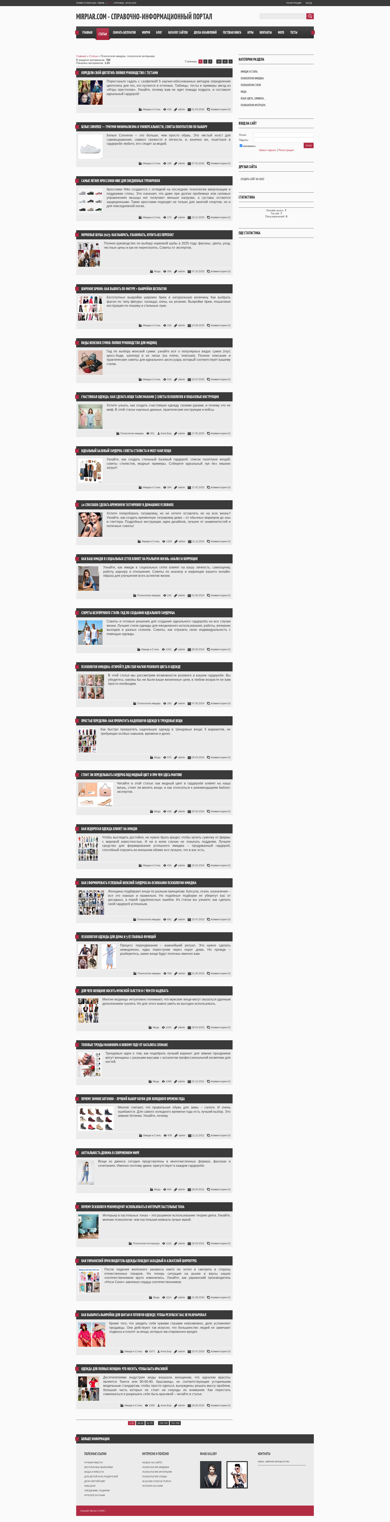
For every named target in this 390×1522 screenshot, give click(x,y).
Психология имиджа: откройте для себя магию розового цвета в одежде (131, 666)
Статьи (93, 56)
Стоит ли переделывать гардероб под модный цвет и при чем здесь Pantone (131, 774)
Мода (157, 271)
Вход (309, 3)
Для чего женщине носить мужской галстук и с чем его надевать (124, 990)
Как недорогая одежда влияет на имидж (109, 828)
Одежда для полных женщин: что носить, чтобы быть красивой (124, 1368)
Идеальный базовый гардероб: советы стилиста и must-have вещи (126, 450)
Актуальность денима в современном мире (110, 1152)
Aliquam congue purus (156, 1481)
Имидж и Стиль (151, 109)
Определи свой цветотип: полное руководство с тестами (119, 72)
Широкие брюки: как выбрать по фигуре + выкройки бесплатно (124, 288)
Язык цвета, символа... (253, 98)
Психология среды (154, 1476)
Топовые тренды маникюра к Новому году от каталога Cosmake (124, 1044)
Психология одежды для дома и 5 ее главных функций (118, 936)
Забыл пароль (267, 150)
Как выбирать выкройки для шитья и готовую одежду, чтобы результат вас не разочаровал (143, 1314)
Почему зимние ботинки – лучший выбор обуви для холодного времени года (133, 1098)
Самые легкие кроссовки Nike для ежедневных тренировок (120, 180)
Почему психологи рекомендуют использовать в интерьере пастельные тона (132, 1206)
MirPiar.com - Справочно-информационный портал (144, 16)
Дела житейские (94, 1481)
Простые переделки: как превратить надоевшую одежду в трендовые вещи (132, 720)
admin (181, 109)
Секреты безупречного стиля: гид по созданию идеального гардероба (128, 612)
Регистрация (293, 3)
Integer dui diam (94, 1495)
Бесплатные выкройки (98, 1467)
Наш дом (89, 1486)
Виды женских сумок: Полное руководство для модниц (119, 342)
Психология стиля (251, 85)
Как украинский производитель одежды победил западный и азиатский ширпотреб (139, 1260)
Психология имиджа (132, 433)
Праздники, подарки (97, 1490)
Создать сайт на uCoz (252, 179)
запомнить (249, 146)
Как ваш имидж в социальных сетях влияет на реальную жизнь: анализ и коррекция (139, 558)
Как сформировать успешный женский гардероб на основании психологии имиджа (138, 882)
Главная (81, 56)
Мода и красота (94, 1472)
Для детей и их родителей (101, 1476)
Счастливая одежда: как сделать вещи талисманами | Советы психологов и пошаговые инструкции (150, 396)
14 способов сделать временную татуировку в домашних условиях (127, 504)
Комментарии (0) (221, 109)
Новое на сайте (152, 1462)
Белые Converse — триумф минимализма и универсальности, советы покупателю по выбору (144, 126)
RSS (109, 3)
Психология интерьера (146, 1243)
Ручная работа (93, 1462)
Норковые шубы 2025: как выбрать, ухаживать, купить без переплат (127, 234)
